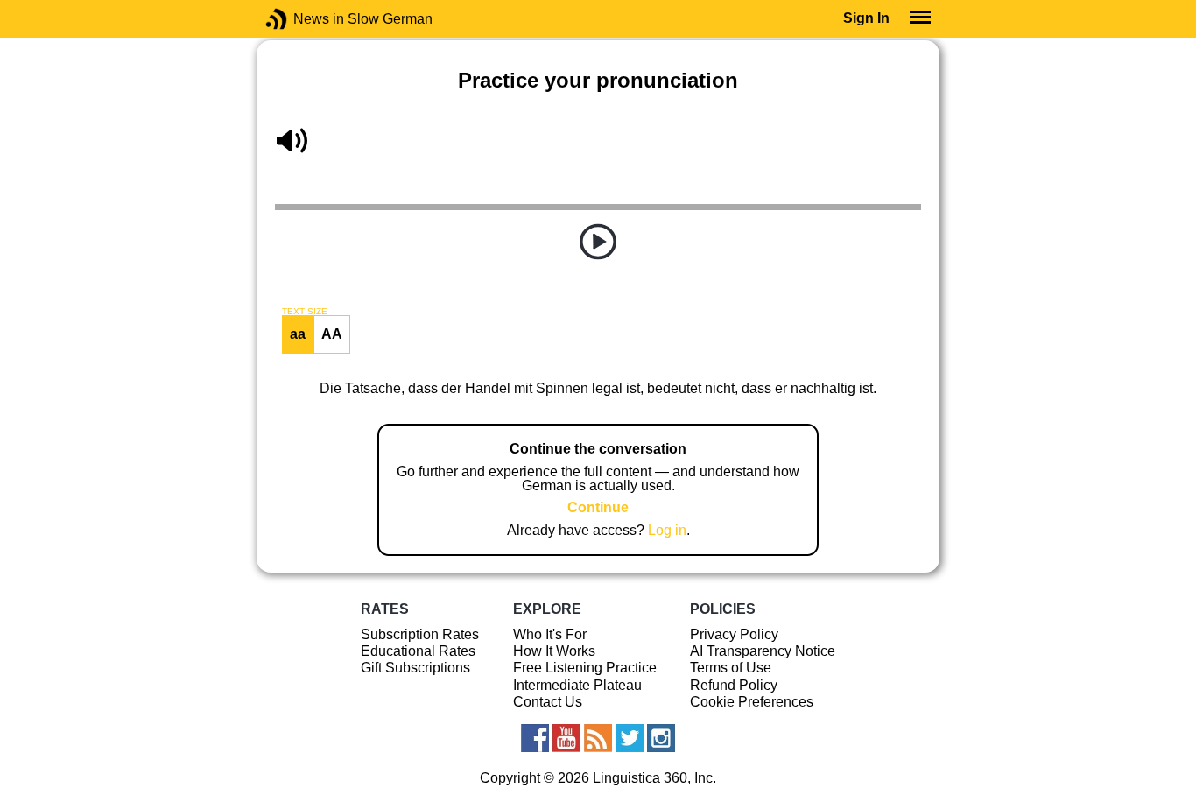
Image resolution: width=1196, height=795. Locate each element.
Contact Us (547, 701)
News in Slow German (302, 18)
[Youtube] (566, 738)
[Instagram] (661, 738)
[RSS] (598, 738)
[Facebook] (535, 738)
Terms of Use (730, 667)
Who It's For (550, 634)
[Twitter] (630, 738)
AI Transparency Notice (762, 651)
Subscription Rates (420, 634)
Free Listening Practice (585, 667)
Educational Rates (418, 651)
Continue (598, 507)
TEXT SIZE (304, 311)
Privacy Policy (734, 634)
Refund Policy (733, 685)
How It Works (554, 651)
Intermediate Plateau (577, 685)
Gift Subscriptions (415, 667)
